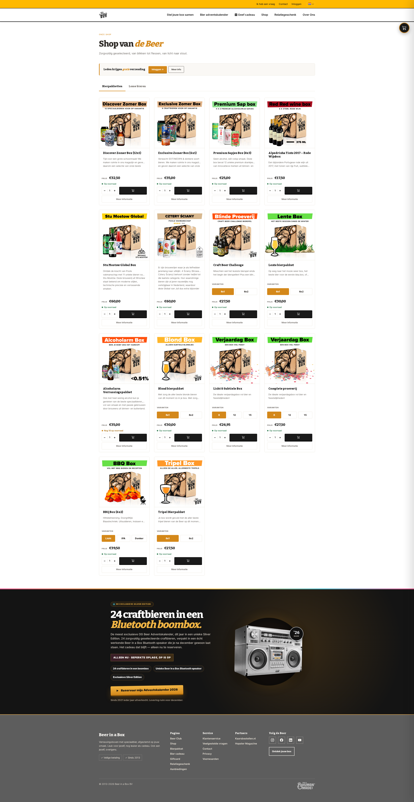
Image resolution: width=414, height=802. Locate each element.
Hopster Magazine (246, 743)
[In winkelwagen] (133, 190)
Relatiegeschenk (285, 14)
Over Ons (309, 14)
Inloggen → (158, 69)
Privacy (207, 753)
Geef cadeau (246, 14)
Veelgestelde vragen (215, 743)
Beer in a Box (103, 15)
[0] (404, 28)
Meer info (176, 69)
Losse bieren (137, 86)
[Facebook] (281, 740)
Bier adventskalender (214, 14)
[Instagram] (272, 740)
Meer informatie (124, 199)
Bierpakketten (112, 86)
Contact (283, 4)
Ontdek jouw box (281, 751)
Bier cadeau (177, 753)
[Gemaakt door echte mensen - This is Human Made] (306, 785)
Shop (264, 14)
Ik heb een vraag (265, 4)
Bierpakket (176, 748)
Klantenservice (211, 738)
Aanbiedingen (178, 769)
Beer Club (176, 738)
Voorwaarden (211, 758)
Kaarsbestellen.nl (245, 738)
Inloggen (296, 4)
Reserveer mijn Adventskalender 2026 (149, 690)
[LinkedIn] (290, 740)
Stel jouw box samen (180, 14)
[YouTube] (299, 740)
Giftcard (175, 758)
